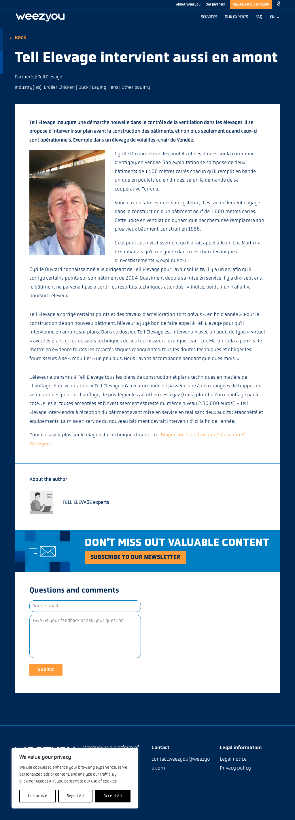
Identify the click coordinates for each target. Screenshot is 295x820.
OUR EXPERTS (236, 17)
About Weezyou (188, 4)
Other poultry (136, 87)
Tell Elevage (50, 77)
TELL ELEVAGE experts (86, 502)
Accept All (112, 796)
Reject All (75, 796)
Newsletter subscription (251, 4)
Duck (83, 87)
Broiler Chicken (59, 87)
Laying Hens (105, 87)
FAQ (259, 17)
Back (20, 38)
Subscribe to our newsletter (135, 557)
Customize (37, 796)
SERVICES (209, 17)
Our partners (215, 4)
